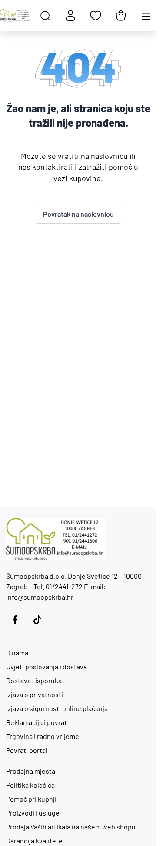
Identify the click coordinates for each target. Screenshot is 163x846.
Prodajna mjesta (30, 771)
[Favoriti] (95, 15)
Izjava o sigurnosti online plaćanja (57, 708)
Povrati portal (26, 750)
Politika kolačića (30, 785)
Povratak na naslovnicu (78, 214)
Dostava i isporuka (34, 680)
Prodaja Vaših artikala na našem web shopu (71, 826)
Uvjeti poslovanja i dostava (46, 666)
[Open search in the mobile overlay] (45, 15)
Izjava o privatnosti (34, 694)
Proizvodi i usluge (33, 813)
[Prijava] (70, 15)
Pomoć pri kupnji (31, 799)
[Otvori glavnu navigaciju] (146, 15)
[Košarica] (120, 15)
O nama (17, 652)
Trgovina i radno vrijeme (42, 736)
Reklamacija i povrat (36, 722)
